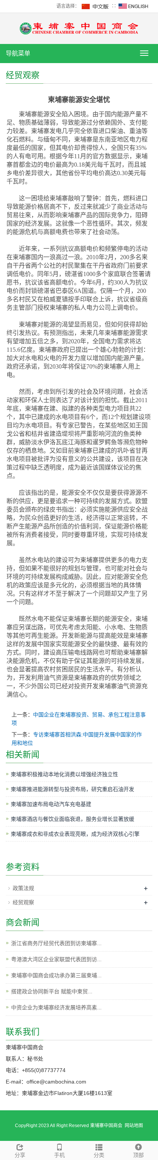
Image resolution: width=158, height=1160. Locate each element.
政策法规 (23, 888)
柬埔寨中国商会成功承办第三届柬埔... (56, 975)
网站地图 (134, 1125)
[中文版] (95, 6)
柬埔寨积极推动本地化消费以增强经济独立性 (64, 774)
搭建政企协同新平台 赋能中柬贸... (51, 991)
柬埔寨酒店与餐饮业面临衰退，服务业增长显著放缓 (72, 819)
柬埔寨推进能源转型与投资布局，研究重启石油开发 (72, 789)
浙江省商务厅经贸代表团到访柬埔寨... (56, 943)
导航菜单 (18, 53)
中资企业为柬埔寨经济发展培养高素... (56, 1007)
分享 (20, 1155)
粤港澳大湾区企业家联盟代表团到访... (56, 959)
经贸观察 (23, 902)
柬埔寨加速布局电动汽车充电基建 (51, 804)
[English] (133, 6)
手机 (59, 1155)
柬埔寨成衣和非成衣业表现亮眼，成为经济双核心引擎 (75, 834)
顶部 (138, 1155)
